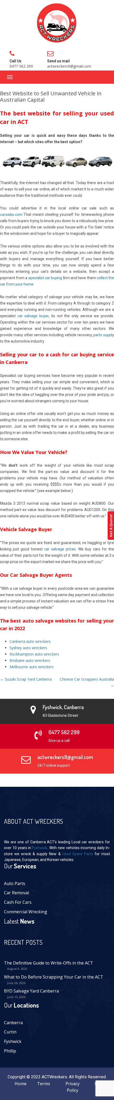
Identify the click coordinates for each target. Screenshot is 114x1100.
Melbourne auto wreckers (32, 666)
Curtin (10, 1032)
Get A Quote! (110, 525)
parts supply (103, 335)
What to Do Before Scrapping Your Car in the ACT (53, 977)
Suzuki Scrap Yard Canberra (26, 679)
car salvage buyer (33, 316)
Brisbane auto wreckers (30, 660)
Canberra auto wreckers (30, 641)
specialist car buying (45, 278)
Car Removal (16, 893)
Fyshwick (39, 848)
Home (21, 1084)
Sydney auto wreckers (28, 647)
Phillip (10, 1051)
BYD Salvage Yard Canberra (31, 991)
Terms (43, 1084)
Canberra (13, 1023)
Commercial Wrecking (25, 912)
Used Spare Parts (77, 854)
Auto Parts (14, 883)
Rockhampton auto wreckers (34, 654)
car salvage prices (60, 549)
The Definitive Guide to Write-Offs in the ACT (48, 963)
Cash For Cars (18, 902)
